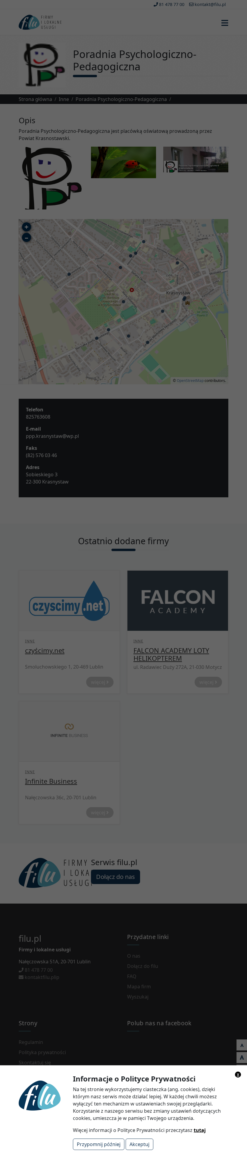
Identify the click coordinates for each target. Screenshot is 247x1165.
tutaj (200, 1130)
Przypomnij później (98, 1144)
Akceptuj (139, 1144)
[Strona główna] (61, 1095)
